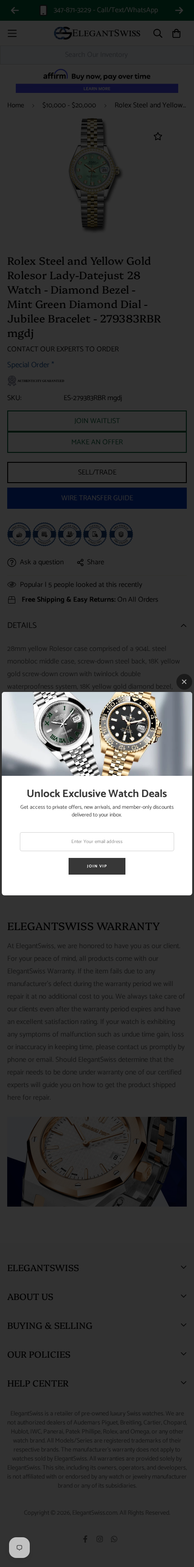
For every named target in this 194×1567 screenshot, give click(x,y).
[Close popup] (184, 682)
